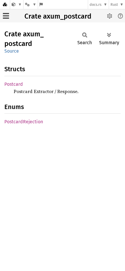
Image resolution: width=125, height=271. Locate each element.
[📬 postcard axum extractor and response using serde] (16, 4)
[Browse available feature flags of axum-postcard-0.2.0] (41, 4)
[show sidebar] (6, 15)
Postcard (13, 84)
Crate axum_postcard (57, 16)
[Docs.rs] (5, 4)
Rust (114, 4)
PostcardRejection (23, 121)
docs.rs (95, 4)
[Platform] (31, 4)
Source (11, 51)
